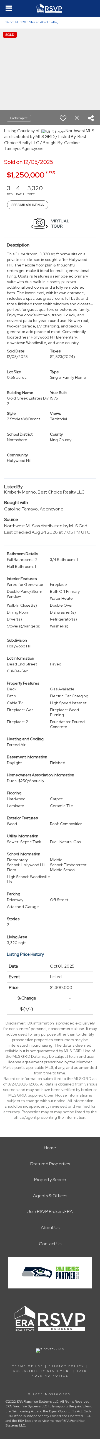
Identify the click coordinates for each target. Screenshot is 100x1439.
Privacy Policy (66, 1366)
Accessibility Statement (42, 1371)
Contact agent (19, 118)
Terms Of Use (27, 1366)
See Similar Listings (28, 205)
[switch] (63, 118)
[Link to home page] (50, 8)
